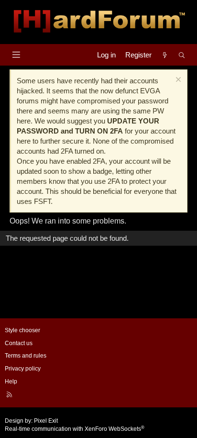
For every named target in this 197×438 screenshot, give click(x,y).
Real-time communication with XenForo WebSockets (74, 429)
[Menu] (16, 54)
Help (11, 381)
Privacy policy (23, 368)
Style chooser (22, 330)
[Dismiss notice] (177, 81)
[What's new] (164, 55)
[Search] (182, 55)
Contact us (19, 343)
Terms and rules (25, 355)
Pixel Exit (46, 420)
